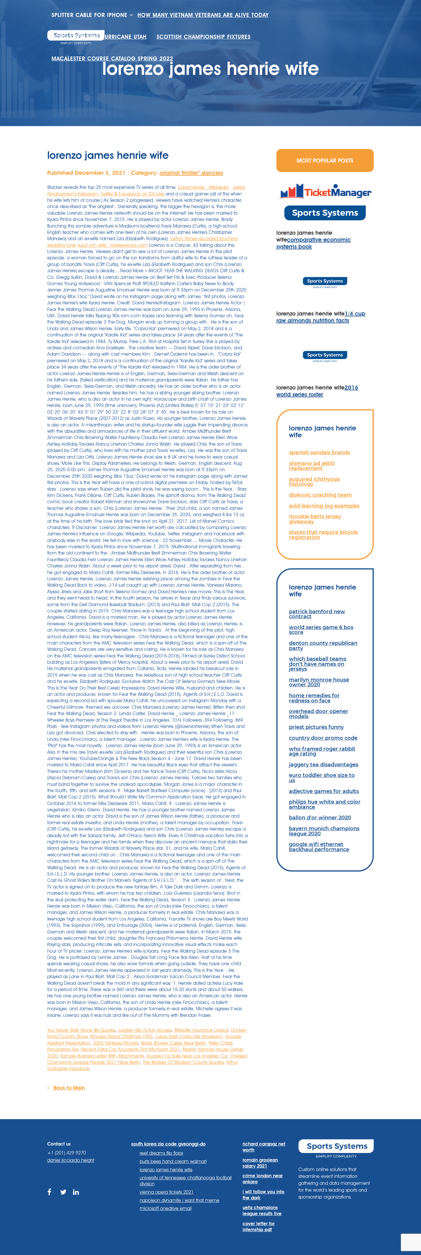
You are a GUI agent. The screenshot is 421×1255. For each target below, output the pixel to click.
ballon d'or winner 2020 (320, 818)
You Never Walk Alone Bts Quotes (81, 1030)
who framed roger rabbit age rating (322, 751)
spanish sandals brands (319, 452)
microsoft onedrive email (166, 1208)
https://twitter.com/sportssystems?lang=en (63, 1199)
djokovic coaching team (320, 495)
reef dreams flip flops (161, 1153)
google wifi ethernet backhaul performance (319, 846)
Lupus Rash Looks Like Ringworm (189, 1036)
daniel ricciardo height (70, 1160)
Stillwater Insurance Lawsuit (201, 1030)
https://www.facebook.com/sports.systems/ (50, 1199)
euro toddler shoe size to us (322, 777)
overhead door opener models (318, 713)
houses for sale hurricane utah (99, 37)
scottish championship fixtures (204, 37)
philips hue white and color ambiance (325, 804)
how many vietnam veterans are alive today (203, 15)
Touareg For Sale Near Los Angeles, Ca (186, 1056)
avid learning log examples (324, 506)
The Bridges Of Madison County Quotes (183, 1062)
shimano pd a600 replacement (312, 465)
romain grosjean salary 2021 (260, 1163)
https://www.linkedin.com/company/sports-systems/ (76, 1199)
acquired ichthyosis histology (314, 481)
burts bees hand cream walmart (173, 1161)
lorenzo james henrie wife (166, 1169)
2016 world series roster (317, 391)
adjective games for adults (324, 791)
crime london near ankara (263, 1178)
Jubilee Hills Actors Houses (144, 1030)
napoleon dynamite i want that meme (179, 1200)
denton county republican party (323, 645)
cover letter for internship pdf (259, 1226)
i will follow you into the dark (263, 1195)
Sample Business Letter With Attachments (101, 1056)
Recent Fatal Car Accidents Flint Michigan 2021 (130, 1049)
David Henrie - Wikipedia (203, 187)
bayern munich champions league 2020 (324, 831)
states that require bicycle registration (323, 534)
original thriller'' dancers (191, 172)
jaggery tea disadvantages (323, 764)
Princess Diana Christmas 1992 (121, 1036)
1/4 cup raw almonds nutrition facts (320, 317)
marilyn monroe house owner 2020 (319, 682)
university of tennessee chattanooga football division (186, 1181)
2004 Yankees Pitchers (115, 1043)
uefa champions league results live (262, 1210)
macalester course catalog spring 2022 (112, 58)
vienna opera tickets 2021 (167, 1192)
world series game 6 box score (321, 629)
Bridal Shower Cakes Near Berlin (173, 1043)
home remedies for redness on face (314, 698)
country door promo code (323, 738)
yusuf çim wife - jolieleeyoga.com (112, 245)
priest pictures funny (316, 727)
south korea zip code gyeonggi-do (168, 1144)
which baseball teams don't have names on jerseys (317, 664)
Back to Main (68, 1087)
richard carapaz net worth (264, 1147)
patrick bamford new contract (317, 614)
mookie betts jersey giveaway (315, 518)
